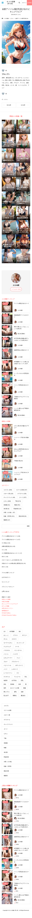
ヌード (22, 497)
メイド (5, 669)
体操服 (7, 505)
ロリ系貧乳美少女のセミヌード (10, 553)
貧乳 (15, 691)
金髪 (22, 691)
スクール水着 (21, 490)
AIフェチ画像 (5, 606)
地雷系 (5, 680)
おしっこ (6, 635)
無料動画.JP (5, 610)
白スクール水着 (14, 688)
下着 (18, 501)
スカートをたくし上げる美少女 (10, 560)
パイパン (6, 654)
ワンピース (17, 676)
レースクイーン (8, 673)
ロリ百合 (4, 543)
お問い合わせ (5, 591)
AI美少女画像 (5, 601)
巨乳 (22, 680)
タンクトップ (20, 642)
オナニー (24, 635)
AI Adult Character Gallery (9, 615)
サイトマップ (5, 582)
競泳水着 (22, 516)
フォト (18, 658)
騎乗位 (15, 695)
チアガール (22, 493)
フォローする (17, 289)
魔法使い (23, 695)
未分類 (6, 508)
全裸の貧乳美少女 (7, 546)
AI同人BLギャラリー (7, 608)
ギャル (5, 639)
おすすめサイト (6, 577)
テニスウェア (7, 646)
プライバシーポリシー (8, 586)
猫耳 (5, 688)
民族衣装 (17, 508)
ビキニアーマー (8, 658)
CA (4, 631)
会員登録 (29, 2)
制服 (17, 505)
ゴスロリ (14, 639)
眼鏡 (24, 688)
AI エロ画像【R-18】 (11, 2)
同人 (26, 676)
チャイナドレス (9, 497)
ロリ (3, 549)
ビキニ (19, 14)
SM (20, 631)
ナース (17, 646)
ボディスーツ (19, 665)
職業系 (7, 520)
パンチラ (15, 654)
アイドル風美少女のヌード (9, 536)
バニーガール (18, 650)
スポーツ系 (8, 493)
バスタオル (7, 650)
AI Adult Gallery (6, 613)
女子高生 (14, 680)
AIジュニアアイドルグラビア (10, 604)
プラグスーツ (15, 661)
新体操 (12, 684)
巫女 (5, 684)
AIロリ (3, 556)
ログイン (24, 2)
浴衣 (19, 684)
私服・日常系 (9, 516)
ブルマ (5, 661)
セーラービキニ (8, 642)
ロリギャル (7, 676)
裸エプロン (7, 691)
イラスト (6, 99)
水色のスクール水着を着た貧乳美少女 (12, 563)
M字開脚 (12, 631)
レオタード (15, 669)
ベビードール (7, 665)
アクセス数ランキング (8, 572)
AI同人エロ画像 (6, 599)
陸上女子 (6, 695)
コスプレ (8, 490)
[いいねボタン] (3, 70)
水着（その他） (9, 512)
